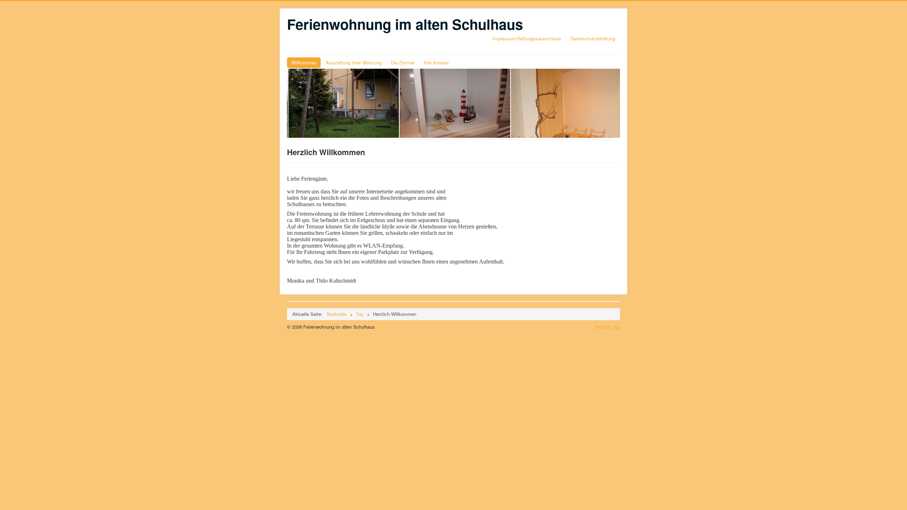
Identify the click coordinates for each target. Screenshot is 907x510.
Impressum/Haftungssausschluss (526, 38)
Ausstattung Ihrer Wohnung (354, 62)
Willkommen (303, 62)
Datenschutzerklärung (592, 38)
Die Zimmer (403, 62)
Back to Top (607, 326)
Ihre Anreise (436, 62)
